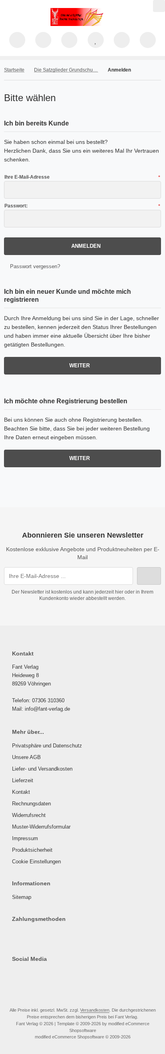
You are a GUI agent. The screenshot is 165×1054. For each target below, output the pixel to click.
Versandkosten (94, 1010)
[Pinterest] (20, 975)
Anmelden (82, 246)
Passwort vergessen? (35, 266)
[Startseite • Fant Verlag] (82, 24)
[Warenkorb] (122, 40)
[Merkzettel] (96, 40)
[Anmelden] (69, 40)
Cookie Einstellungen (36, 862)
